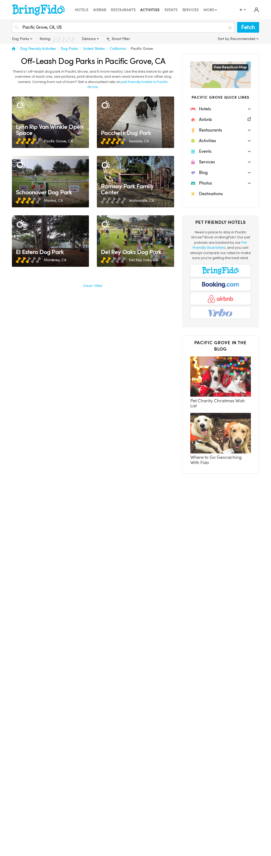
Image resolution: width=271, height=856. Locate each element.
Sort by (224, 38)
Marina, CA (53, 200)
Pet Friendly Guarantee (220, 245)
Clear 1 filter (93, 285)
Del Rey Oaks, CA (143, 259)
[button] (220, 109)
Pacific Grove (142, 48)
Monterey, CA (55, 259)
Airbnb (99, 10)
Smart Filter (120, 38)
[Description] (20, 105)
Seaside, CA (139, 141)
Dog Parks (69, 48)
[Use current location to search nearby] (230, 27)
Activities (150, 10)
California (118, 48)
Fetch (248, 27)
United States (94, 48)
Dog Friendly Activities (38, 48)
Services (190, 10)
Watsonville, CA (141, 200)
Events (171, 10)
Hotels (81, 10)
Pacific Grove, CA (58, 141)
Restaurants (123, 10)
